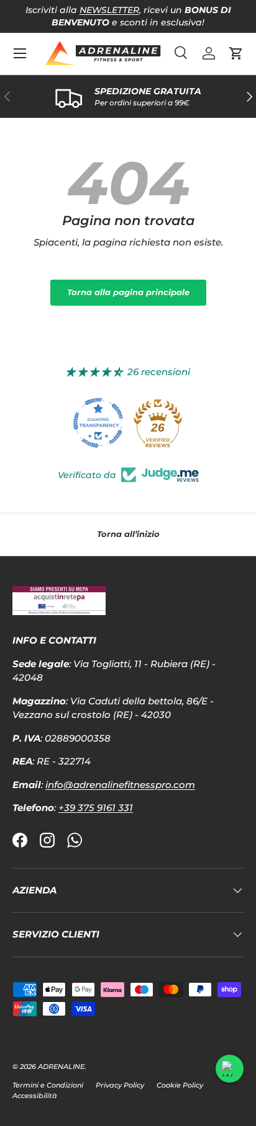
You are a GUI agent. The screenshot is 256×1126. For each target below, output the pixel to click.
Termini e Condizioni (47, 1085)
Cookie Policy (180, 1085)
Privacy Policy (120, 1085)
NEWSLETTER (109, 10)
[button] (236, 53)
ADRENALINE (61, 1066)
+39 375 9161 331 (95, 807)
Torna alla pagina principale (128, 292)
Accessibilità (34, 1095)
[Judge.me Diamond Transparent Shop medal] (98, 423)
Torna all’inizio (128, 534)
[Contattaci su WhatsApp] (230, 1069)
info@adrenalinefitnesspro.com (120, 785)
